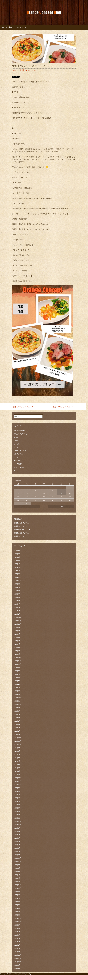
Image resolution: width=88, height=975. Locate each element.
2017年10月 (17, 888)
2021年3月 (17, 768)
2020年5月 (17, 801)
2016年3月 (17, 945)
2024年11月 (17, 621)
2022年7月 (17, 714)
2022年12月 (17, 698)
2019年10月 (17, 825)
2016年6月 (17, 935)
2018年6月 (17, 871)
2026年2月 (17, 571)
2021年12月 (17, 738)
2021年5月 (17, 761)
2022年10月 (17, 704)
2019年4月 (17, 845)
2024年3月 (17, 647)
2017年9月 (17, 891)
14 (61, 494)
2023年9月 (17, 667)
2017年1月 (17, 912)
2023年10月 (17, 664)
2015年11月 (17, 958)
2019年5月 (17, 841)
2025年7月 (17, 594)
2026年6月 (17, 557)
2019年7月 (17, 835)
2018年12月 (17, 858)
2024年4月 (17, 644)
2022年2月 (17, 731)
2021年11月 (17, 741)
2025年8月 (17, 591)
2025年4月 (17, 604)
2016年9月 (17, 925)
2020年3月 (17, 808)
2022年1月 (17, 734)
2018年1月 (17, 881)
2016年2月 (17, 948)
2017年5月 (17, 898)
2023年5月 (17, 681)
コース (16, 440)
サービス (17, 444)
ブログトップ (21, 27)
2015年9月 (17, 965)
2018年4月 (17, 875)
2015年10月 (17, 962)
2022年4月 (17, 724)
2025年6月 (17, 597)
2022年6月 (17, 718)
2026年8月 (17, 550)
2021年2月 (17, 771)
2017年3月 (17, 905)
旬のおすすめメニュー (21, 467)
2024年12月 (17, 617)
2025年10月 (17, 584)
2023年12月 (17, 657)
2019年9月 (17, 828)
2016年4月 (17, 942)
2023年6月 (17, 678)
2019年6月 (17, 838)
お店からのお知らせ (20, 434)
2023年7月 (17, 674)
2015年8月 (17, 968)
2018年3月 (17, 878)
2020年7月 (17, 795)
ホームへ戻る (7, 27)
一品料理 (17, 461)
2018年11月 (17, 861)
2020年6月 (17, 798)
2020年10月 (17, 785)
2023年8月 (17, 671)
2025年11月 (17, 581)
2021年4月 (17, 764)
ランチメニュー (33, 70)
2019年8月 (17, 831)
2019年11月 (17, 821)
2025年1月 (17, 614)
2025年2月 (17, 611)
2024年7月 (17, 634)
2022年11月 (17, 701)
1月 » (61, 506)
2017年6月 (17, 895)
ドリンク (17, 447)
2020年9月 (17, 788)
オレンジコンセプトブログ (18, 974)
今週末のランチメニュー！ (22, 407)
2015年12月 (17, 955)
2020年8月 (17, 791)
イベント (17, 437)
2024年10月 (17, 624)
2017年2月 (17, 908)
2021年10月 (17, 744)
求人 (15, 471)
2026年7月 (17, 554)
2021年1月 (17, 774)
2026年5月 (17, 560)
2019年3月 (17, 848)
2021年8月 (17, 751)
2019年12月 (17, 818)
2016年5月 (17, 938)
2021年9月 (17, 748)
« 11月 (27, 506)
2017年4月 (17, 902)
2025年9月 (17, 587)
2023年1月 (17, 694)
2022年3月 (17, 728)
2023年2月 (17, 691)
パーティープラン (20, 450)
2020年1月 (17, 815)
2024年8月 (17, 631)
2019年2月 (17, 851)
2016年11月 (17, 918)
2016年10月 (17, 922)
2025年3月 (17, 607)
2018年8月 (17, 868)
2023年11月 (17, 661)
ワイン (16, 457)
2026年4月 (17, 564)
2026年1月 (17, 574)
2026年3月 (17, 567)
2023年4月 (17, 684)
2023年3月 (17, 688)
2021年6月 (17, 758)
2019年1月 (17, 855)
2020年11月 (17, 781)
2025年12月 (17, 577)
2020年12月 (17, 778)
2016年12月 (17, 915)
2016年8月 (17, 928)
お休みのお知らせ (20, 430)
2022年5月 (17, 721)
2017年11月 (17, 885)
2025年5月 (17, 601)
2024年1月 (17, 654)
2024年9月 (17, 627)
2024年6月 (17, 637)
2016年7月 (17, 932)
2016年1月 (17, 952)
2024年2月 (17, 651)
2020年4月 (17, 805)
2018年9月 (17, 865)
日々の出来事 (18, 464)
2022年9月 (17, 708)
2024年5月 (17, 641)
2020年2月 (17, 811)
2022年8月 (17, 711)
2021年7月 (17, 754)
